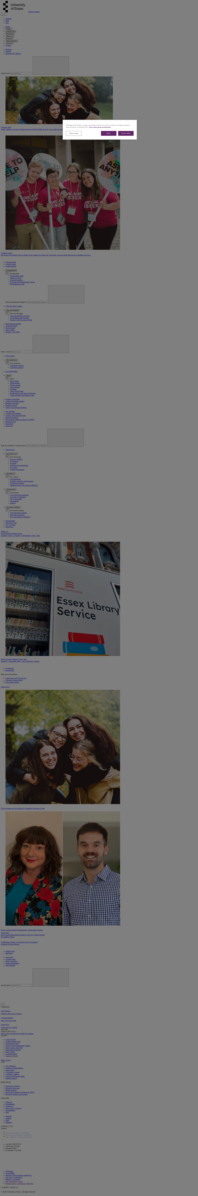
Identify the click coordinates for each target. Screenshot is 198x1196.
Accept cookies (125, 133)
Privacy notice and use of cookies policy (100, 127)
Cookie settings (73, 133)
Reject (109, 133)
